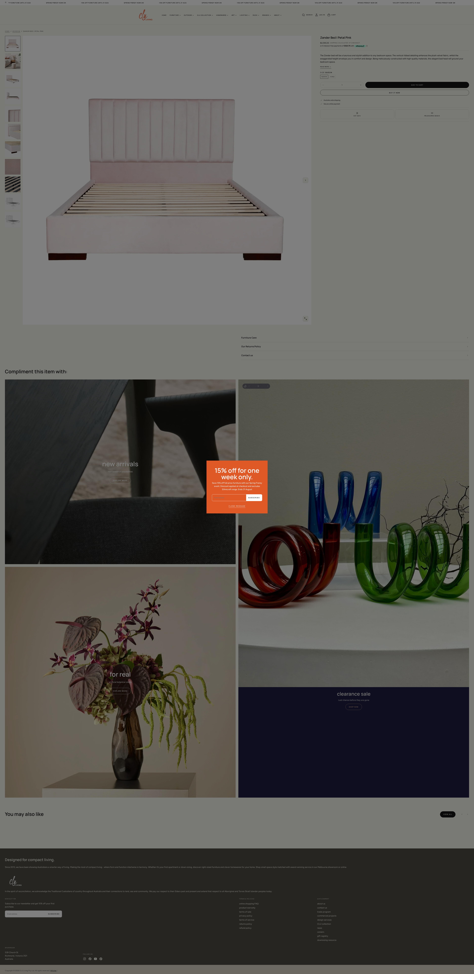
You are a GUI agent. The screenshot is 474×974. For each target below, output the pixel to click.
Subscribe (254, 498)
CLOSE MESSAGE (237, 506)
